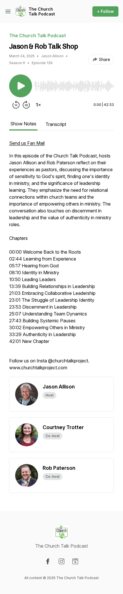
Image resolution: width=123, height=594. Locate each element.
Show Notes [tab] (23, 124)
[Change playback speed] (38, 105)
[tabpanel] (61, 258)
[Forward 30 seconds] (26, 105)
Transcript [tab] (55, 124)
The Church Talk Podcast (42, 12)
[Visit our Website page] (75, 561)
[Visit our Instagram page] (61, 561)
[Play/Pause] (20, 85)
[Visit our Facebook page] (48, 561)
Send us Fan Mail (27, 143)
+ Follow (105, 11)
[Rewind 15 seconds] (16, 105)
